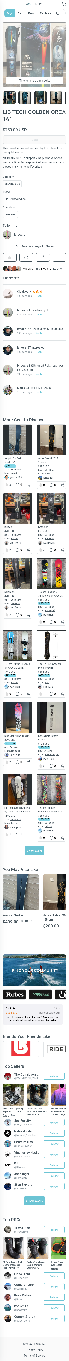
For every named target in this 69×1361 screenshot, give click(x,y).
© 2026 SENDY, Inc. (34, 1344)
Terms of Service (34, 1355)
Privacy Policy (34, 1350)
